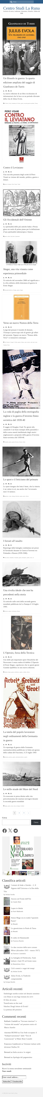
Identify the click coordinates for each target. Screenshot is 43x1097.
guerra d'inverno (15, 442)
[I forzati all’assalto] (21, 519)
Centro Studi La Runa (21, 8)
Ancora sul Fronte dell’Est (21, 899)
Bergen (5, 806)
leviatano (9, 184)
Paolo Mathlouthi (18, 911)
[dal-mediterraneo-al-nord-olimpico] (31, 873)
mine (15, 806)
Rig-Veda (13, 236)
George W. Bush (13, 342)
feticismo (17, 496)
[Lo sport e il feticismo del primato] (21, 461)
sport (24, 496)
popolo (25, 757)
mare (26, 342)
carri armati (6, 557)
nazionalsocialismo (20, 757)
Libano (22, 342)
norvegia (18, 806)
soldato (24, 672)
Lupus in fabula (17, 908)
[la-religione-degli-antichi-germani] (15, 873)
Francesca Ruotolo (18, 941)
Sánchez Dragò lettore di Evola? (16, 1006)
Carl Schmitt (7, 342)
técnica (27, 496)
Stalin (24, 442)
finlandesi (12, 557)
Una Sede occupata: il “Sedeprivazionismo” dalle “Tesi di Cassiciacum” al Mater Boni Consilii (20, 1036)
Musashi (15, 924)
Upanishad (17, 236)
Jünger (21, 290)
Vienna (36, 103)
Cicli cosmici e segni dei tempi (22, 968)
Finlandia (6, 442)
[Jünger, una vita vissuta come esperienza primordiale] (21, 253)
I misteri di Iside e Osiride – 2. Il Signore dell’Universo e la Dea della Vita (21, 888)
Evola (10, 103)
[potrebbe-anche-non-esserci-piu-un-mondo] (38, 873)
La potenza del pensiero (13, 1010)
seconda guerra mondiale (29, 103)
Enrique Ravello (10, 982)
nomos (28, 342)
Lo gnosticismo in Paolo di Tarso (23, 928)
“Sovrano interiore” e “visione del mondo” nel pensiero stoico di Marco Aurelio (20, 1024)
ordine (8, 236)
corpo (10, 496)
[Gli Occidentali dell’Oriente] (21, 203)
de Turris (6, 103)
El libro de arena (10, 1000)
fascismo (6, 611)
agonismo (6, 496)
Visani (19, 184)
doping (13, 496)
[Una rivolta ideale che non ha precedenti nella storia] (21, 574)
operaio (21, 672)
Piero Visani (14, 184)
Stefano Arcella (10, 894)
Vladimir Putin (6, 345)
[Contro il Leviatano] (21, 136)
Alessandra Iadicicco (8, 290)
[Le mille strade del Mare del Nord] (21, 774)
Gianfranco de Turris (16, 103)
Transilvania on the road (13, 1003)
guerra (22, 103)
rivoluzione (14, 611)
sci (33, 557)
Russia (20, 442)
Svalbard (22, 806)
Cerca (4, 818)
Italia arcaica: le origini (22, 1052)
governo (10, 757)
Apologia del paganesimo (22, 1057)
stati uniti (33, 342)
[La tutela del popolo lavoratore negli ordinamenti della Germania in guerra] (21, 703)
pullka (28, 557)
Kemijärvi (24, 557)
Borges (14, 290)
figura (9, 672)
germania (6, 757)
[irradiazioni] (8, 873)
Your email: (7, 1071)
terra (36, 342)
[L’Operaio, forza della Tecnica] (21, 633)
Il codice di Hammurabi (20, 938)
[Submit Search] (11, 2)
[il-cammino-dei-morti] (23, 873)
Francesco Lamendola (19, 953)
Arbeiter (6, 672)
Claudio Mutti (17, 902)
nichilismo (16, 672)
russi (31, 557)
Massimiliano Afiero (19, 964)
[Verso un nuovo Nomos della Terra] (21, 307)
